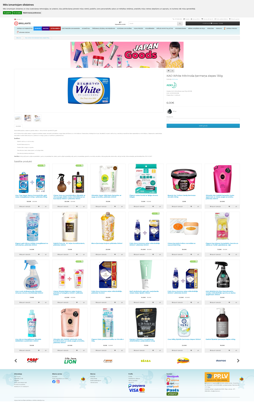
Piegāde (16, 380)
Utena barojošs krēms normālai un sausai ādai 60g (181, 244)
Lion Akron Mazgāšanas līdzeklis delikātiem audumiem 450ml (28, 340)
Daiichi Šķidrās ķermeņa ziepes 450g (220, 339)
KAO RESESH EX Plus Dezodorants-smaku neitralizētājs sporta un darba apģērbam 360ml (220, 293)
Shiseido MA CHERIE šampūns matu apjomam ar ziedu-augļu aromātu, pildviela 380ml (220, 197)
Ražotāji (92, 376)
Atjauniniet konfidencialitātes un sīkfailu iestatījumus (29, 400)
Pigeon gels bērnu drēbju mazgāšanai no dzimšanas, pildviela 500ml (31, 244)
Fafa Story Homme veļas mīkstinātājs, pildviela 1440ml (106, 292)
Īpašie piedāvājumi (95, 380)
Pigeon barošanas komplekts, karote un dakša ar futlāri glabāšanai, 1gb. (222, 244)
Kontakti (54, 376)
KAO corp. (175, 79)
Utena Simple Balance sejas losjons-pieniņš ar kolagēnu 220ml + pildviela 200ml (68, 293)
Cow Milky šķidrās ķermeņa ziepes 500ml (184, 339)
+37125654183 (178, 19)
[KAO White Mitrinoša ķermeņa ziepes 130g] (89, 90)
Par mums (17, 376)
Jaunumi (131, 382)
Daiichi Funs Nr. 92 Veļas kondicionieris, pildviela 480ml (69, 244)
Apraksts (18, 126)
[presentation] (15, 361)
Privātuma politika (19, 384)
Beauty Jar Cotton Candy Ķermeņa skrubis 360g (181, 196)
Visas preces (93, 378)
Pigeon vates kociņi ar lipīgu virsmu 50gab (144, 196)
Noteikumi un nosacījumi (21, 386)
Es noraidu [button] (17, 13)
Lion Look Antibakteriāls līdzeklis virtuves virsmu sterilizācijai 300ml (29, 292)
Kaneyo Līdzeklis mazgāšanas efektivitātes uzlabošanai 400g (142, 340)
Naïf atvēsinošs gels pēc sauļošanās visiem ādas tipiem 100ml (144, 292)
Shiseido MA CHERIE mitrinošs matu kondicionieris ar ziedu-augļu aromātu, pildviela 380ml (69, 340)
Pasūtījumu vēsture (134, 378)
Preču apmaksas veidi (20, 382)
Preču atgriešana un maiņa (60, 378)
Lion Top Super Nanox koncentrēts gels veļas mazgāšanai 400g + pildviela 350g (31, 196)
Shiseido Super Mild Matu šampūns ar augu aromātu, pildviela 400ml (106, 196)
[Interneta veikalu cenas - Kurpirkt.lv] (228, 383)
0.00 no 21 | (213, 23)
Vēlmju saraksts (132, 380)
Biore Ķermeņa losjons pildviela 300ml (106, 243)
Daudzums (170, 117)
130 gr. (175, 111)
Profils (130, 376)
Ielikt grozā (203, 126)
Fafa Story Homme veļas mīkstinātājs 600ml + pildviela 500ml (145, 244)
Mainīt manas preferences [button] (32, 13)
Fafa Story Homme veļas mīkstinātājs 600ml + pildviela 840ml (183, 292)
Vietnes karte (94, 382)
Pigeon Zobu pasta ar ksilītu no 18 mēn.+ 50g (107, 340)
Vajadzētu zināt (18, 378)
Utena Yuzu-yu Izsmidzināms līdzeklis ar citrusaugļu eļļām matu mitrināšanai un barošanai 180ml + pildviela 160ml (69, 197)
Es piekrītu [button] (7, 13)
